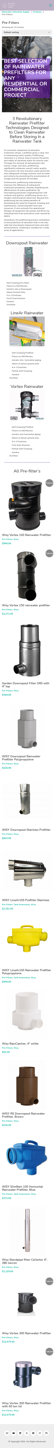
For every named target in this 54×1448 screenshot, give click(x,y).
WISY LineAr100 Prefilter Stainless (25, 900)
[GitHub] (46, 1433)
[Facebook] (33, 1433)
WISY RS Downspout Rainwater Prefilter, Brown (23, 1115)
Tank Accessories (22, 904)
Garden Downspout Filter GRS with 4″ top (25, 685)
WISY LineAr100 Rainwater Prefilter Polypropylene (26, 972)
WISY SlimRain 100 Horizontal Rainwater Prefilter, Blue (22, 1188)
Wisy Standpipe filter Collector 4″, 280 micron (24, 1261)
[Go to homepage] (8, 5)
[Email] (7, 1433)
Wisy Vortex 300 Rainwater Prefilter (26, 1333)
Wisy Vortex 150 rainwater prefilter (26, 605)
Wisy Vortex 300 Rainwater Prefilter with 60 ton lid (26, 1405)
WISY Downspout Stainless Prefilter (26, 829)
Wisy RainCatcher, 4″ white (20, 1043)
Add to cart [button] (7, 539)
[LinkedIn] (20, 1433)
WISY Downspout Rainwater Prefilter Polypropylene (21, 758)
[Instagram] (39, 1433)
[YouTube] (13, 1433)
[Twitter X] (26, 1433)
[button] (50, 5)
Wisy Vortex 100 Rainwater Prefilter (26, 535)
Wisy (16, 539)
